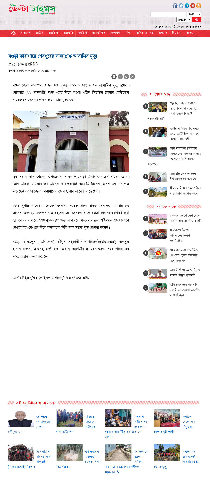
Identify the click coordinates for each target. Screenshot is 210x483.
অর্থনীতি (82, 33)
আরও (190, 33)
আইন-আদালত (145, 33)
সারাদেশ (26, 33)
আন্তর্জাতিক (98, 33)
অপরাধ (163, 33)
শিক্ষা (128, 33)
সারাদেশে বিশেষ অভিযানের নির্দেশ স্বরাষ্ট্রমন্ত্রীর (180, 235)
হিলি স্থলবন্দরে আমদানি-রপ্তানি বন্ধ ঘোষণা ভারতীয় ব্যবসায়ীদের (185, 290)
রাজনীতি (53, 33)
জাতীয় (39, 33)
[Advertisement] (72, 356)
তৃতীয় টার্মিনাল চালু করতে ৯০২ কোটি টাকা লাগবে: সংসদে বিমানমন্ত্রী (185, 133)
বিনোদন (176, 33)
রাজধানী (68, 33)
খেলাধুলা (115, 33)
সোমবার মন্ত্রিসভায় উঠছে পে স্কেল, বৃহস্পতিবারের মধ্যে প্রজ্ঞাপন (184, 255)
